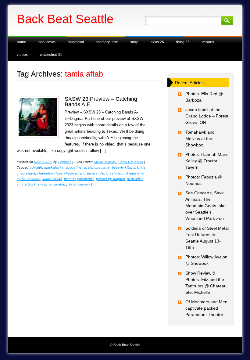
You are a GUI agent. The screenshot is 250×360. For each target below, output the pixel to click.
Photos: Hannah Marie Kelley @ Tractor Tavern (207, 161)
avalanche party (97, 167)
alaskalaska (54, 167)
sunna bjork (26, 184)
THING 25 (183, 42)
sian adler (135, 179)
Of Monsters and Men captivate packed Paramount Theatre (206, 308)
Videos (22, 54)
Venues (208, 42)
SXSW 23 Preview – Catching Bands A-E (101, 101)
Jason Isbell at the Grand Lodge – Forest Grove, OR (206, 116)
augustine (74, 167)
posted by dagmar (110, 179)
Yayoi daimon (79, 184)
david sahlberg (111, 173)
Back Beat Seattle (65, 19)
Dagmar (64, 162)
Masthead (76, 42)
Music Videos (105, 162)
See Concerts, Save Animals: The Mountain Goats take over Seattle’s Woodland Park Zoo (205, 205)
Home (21, 42)
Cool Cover (46, 42)
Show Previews (130, 162)
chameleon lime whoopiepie (59, 173)
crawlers (91, 173)
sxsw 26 (157, 42)
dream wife (135, 173)
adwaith (36, 167)
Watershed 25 (51, 54)
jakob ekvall (52, 179)
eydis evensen (29, 179)
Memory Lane (107, 42)
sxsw (42, 184)
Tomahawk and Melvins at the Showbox (200, 138)
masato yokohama (79, 179)
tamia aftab (57, 184)
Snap (134, 42)
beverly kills (121, 167)
